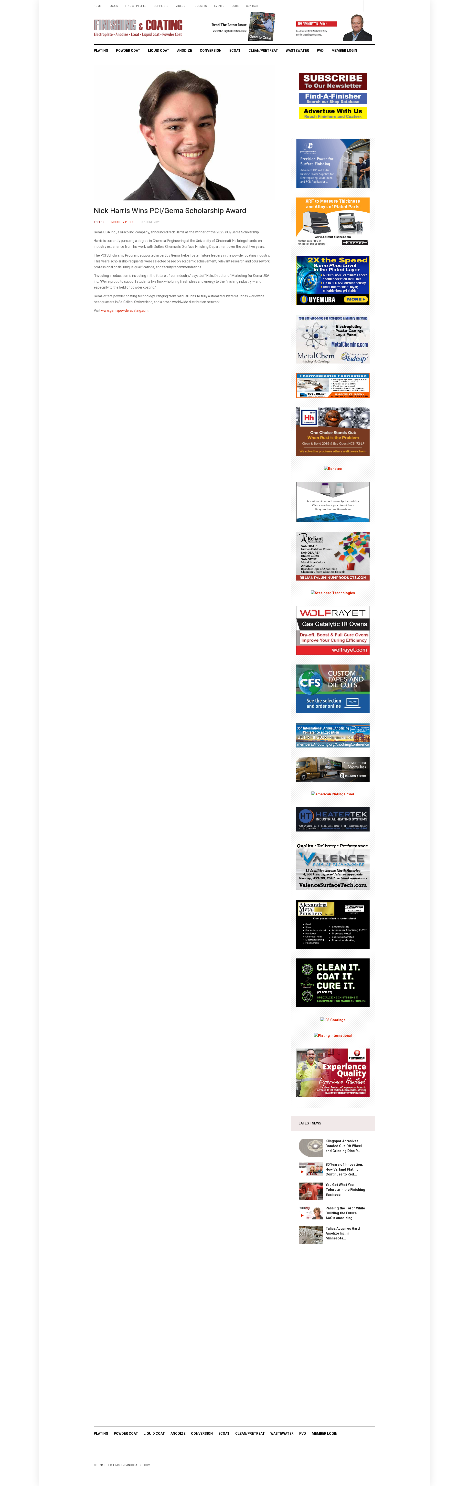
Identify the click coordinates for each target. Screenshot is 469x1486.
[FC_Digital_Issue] (236, 26)
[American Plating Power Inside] (332, 794)
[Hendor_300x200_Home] (333, 163)
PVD (320, 50)
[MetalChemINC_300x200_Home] (333, 338)
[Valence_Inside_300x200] (333, 865)
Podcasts (199, 6)
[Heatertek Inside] (333, 819)
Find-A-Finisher (135, 6)
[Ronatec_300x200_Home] (333, 468)
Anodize (184, 50)
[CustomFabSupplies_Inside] (333, 688)
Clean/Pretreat (263, 50)
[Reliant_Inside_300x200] (333, 556)
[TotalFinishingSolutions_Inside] (333, 982)
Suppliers (161, 6)
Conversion (211, 50)
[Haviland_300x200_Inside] (333, 1072)
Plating (101, 50)
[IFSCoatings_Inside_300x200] (332, 1019)
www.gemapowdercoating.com (125, 310)
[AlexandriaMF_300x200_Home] (333, 924)
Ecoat (235, 50)
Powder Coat (128, 50)
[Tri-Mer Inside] (333, 385)
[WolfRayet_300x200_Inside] (333, 630)
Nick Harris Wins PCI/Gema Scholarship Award (170, 211)
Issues (113, 6)
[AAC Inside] (333, 735)
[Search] (369, 6)
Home (97, 6)
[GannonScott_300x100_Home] (333, 769)
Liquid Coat (158, 50)
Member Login (344, 50)
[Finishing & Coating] (138, 27)
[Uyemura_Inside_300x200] (333, 280)
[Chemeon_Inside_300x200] (333, 501)
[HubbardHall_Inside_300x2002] (333, 431)
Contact (252, 6)
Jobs (235, 6)
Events (219, 6)
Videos (180, 6)
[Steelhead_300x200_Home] (333, 593)
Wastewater (297, 50)
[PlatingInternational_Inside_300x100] (333, 1035)
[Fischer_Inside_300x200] (333, 221)
